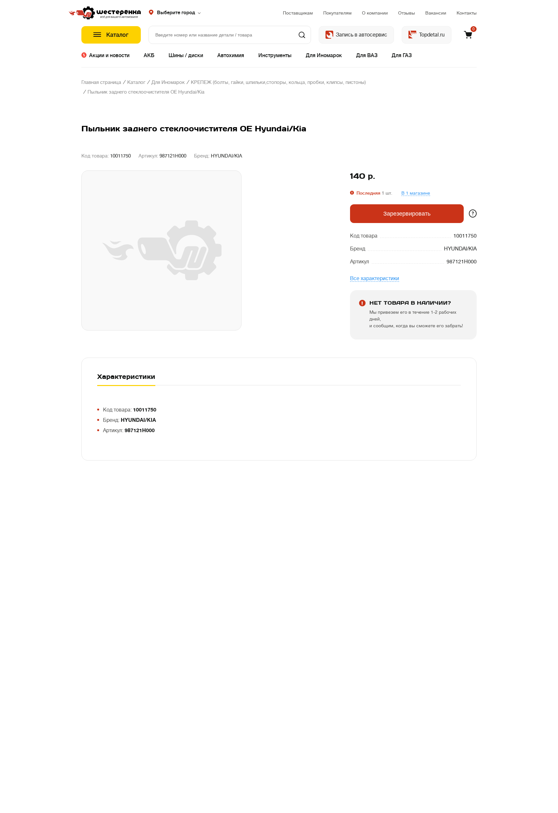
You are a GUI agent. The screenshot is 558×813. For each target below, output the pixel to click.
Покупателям (337, 12)
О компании (375, 12)
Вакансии (435, 12)
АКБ (149, 55)
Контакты (467, 12)
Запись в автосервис (361, 35)
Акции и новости (109, 55)
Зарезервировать (406, 213)
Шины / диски (186, 55)
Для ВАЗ (366, 55)
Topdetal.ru (432, 35)
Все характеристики (374, 278)
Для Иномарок (324, 55)
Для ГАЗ (402, 55)
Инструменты (275, 55)
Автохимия (230, 55)
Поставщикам (298, 12)
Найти (302, 35)
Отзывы (406, 12)
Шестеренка (111, 12)
